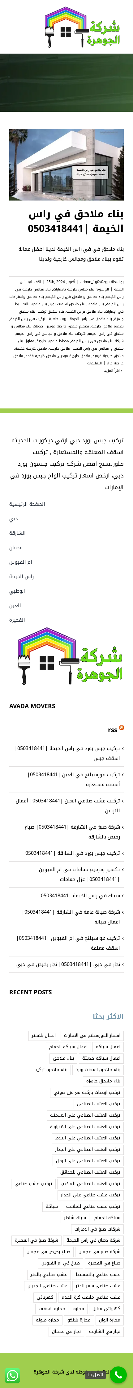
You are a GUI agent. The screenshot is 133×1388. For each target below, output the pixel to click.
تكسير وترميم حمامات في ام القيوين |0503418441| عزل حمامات (79, 874)
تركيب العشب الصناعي (98, 1104)
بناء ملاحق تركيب (50, 311)
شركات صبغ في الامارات (97, 1229)
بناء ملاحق (96, 304)
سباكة (52, 1206)
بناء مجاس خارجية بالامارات (73, 289)
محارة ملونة (47, 1320)
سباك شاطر (75, 1218)
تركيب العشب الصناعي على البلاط (87, 1138)
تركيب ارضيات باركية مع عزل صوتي (87, 1092)
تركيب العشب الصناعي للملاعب (90, 1183)
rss (112, 730)
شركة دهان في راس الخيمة (93, 1240)
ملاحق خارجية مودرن (74, 355)
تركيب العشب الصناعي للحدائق (90, 1172)
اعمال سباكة (108, 1047)
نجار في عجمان (66, 1331)
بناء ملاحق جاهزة (103, 1081)
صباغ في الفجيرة (104, 1263)
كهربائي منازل (106, 1309)
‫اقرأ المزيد (112, 370)
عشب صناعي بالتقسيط (97, 1274)
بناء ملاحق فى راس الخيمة (91, 318)
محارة (78, 1309)
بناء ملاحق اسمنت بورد (67, 304)
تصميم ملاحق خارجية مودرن (67, 326)
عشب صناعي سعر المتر (98, 1286)
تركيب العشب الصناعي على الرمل (88, 1161)
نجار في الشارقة (104, 1331)
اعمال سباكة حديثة (101, 1058)
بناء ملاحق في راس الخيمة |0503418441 (76, 221)
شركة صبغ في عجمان (99, 1252)
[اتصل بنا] (118, 1374)
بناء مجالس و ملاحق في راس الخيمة (75, 296)
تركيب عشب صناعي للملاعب (93, 1206)
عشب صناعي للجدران (47, 1286)
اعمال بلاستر (44, 1035)
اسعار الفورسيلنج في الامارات (92, 1035)
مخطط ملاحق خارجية (52, 341)
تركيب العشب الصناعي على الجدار (87, 1149)
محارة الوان (109, 1320)
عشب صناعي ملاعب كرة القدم (91, 1297)
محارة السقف (52, 1309)
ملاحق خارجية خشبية (31, 348)
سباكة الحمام (107, 1218)
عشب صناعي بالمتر (49, 1274)
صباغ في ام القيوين (60, 1263)
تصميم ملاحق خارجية (107, 326)
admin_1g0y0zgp (94, 281)
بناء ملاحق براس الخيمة (84, 311)
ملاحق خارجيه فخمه (40, 355)
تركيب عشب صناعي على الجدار (90, 1195)
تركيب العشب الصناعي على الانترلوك (85, 1126)
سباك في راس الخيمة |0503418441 (80, 895)
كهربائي (45, 1297)
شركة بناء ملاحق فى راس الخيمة (97, 341)
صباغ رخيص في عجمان (48, 1252)
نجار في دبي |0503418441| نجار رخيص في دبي (68, 964)
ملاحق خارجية (59, 348)
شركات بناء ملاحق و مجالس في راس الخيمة (51, 333)
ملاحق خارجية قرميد (108, 355)
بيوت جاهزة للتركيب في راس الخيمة (38, 318)
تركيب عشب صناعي (33, 1183)
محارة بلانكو (79, 1320)
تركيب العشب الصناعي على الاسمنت (85, 1115)
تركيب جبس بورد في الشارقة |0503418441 (72, 853)
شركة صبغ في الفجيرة (36, 1240)
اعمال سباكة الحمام (68, 1047)
